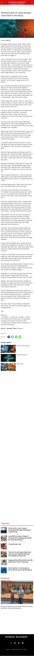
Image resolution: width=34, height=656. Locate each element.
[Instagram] (15, 643)
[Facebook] (8, 337)
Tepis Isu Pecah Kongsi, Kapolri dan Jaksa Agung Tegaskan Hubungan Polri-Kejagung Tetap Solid (19, 554)
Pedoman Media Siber (16, 649)
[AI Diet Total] (8, 367)
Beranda (8, 649)
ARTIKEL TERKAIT (6, 342)
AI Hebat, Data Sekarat (22, 345)
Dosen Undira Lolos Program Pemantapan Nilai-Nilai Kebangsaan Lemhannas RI (19, 530)
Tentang (25, 649)
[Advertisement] (17, 446)
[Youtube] (22, 643)
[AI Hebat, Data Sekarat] (8, 349)
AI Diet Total (19, 364)
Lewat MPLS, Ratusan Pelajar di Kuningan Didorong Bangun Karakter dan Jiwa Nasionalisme (20, 538)
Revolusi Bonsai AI (21, 354)
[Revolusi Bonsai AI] (8, 358)
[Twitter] (12, 337)
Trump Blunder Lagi (14, 544)
